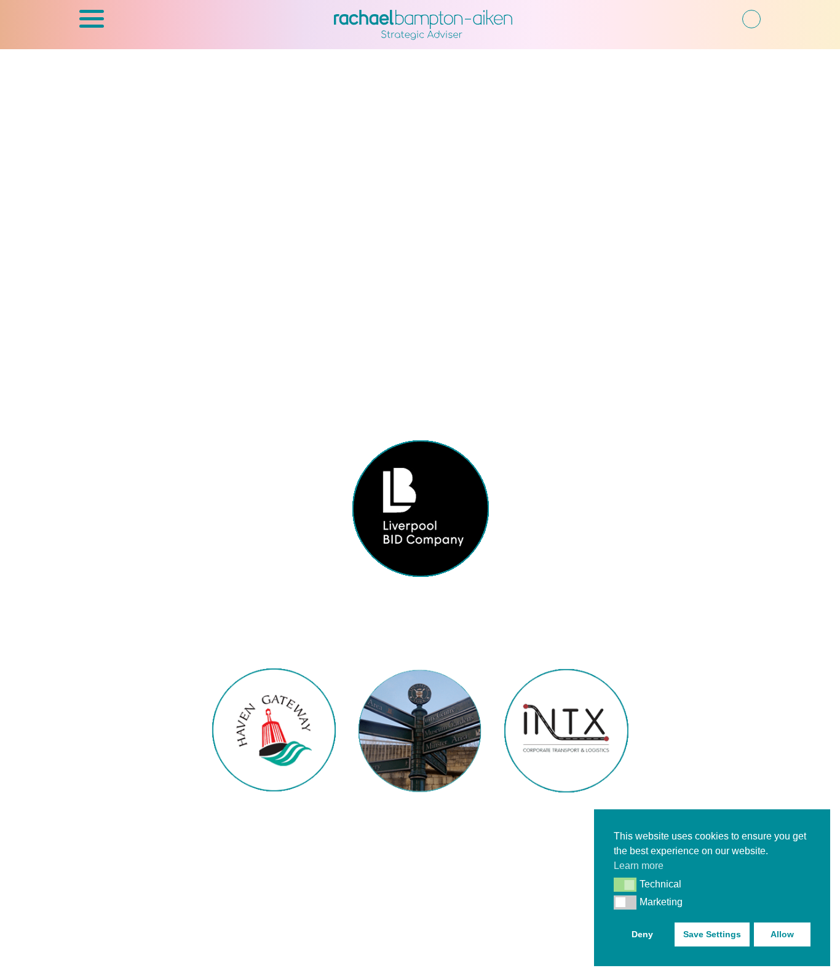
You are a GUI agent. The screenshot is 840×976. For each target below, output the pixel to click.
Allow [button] (782, 934)
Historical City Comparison (420, 819)
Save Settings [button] (712, 934)
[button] (91, 25)
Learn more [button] (639, 865)
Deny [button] (642, 934)
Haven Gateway (274, 811)
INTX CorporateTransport (566, 819)
